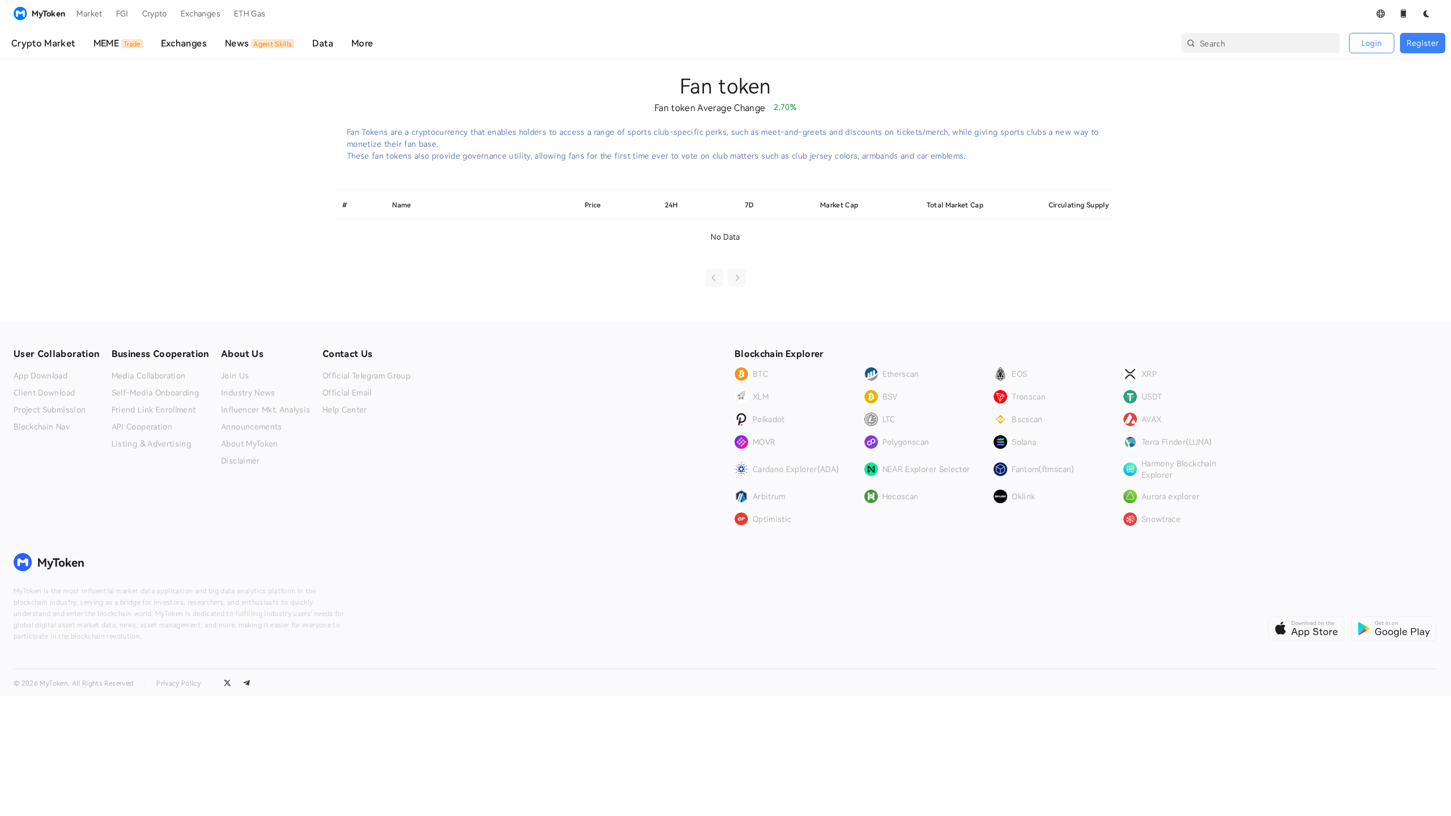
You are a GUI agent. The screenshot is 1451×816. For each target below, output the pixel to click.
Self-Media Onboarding (155, 393)
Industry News (248, 393)
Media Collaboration (149, 376)
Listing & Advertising (151, 444)
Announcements (251, 427)
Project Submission (50, 410)
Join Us (235, 376)
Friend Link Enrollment (154, 410)
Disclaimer (240, 461)
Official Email (347, 393)
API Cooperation (142, 427)
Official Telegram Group (366, 376)
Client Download (44, 393)
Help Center (345, 410)
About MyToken (249, 444)
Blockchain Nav (42, 427)
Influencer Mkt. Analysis (265, 410)
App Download (40, 376)
